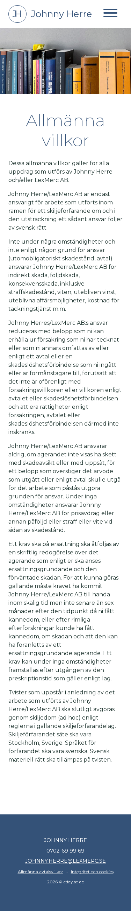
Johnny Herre (52, 13)
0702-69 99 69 (65, 851)
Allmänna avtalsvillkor (40, 871)
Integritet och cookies (92, 871)
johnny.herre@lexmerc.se (65, 861)
